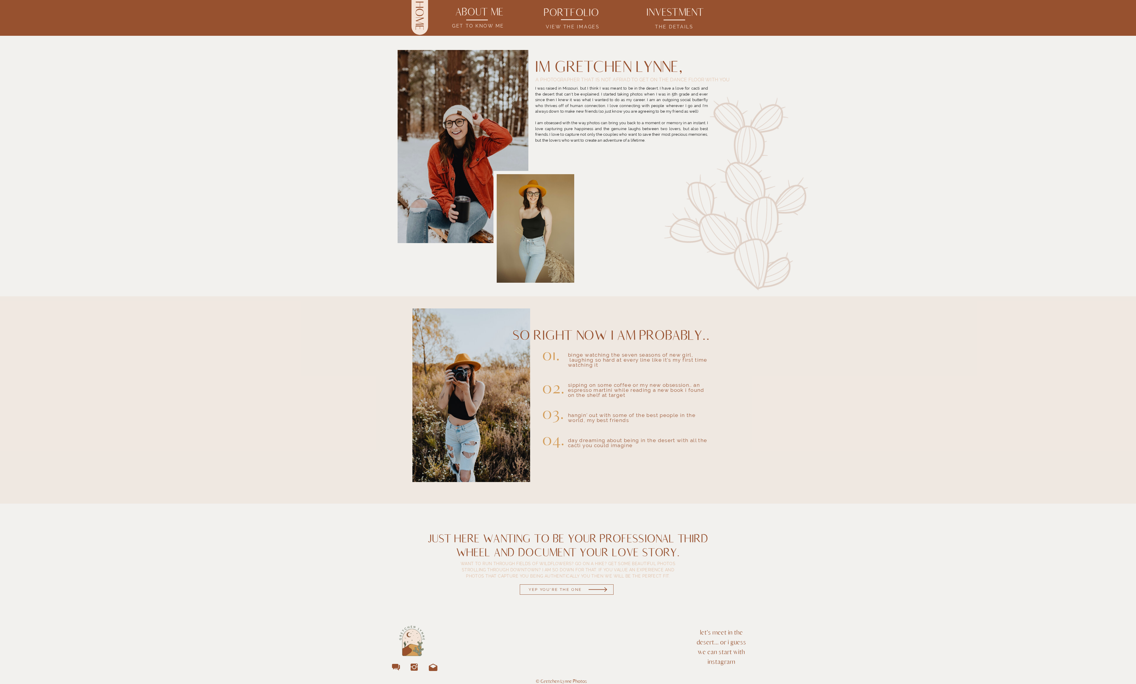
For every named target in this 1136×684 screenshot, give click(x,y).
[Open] (567, 589)
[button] (479, 13)
